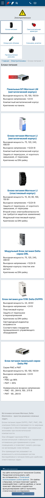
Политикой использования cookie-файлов (16, 478)
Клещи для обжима (11, 43)
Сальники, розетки (33, 43)
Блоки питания (11, 29)
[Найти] (17, 3)
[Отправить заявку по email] (35, 3)
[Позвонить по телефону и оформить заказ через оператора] (30, 3)
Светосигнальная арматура (34, 30)
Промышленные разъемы (11, 56)
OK (23, 494)
